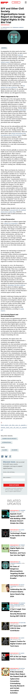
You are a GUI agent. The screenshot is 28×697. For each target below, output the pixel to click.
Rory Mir (22, 622)
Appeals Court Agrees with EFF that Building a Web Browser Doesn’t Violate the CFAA (18, 518)
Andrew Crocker (15, 605)
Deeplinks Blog (14, 510)
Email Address (7, 477)
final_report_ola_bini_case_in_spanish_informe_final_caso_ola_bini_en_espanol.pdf (14, 427)
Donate (16, 2)
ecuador (14, 450)
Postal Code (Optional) (9, 472)
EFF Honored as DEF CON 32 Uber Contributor (18, 628)
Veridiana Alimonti (18, 27)
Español (4, 48)
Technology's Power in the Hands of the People (18, 535)
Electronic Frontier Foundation (5, 3)
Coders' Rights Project (9, 438)
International (6, 442)
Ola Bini (4, 450)
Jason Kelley (6, 27)
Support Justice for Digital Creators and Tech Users (18, 643)
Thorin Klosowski (19, 604)
